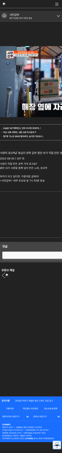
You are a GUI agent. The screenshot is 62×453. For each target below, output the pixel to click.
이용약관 (10, 408)
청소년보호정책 (50, 408)
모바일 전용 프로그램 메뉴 (58, 16)
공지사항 (6, 400)
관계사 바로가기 (40, 416)
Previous (3, 275)
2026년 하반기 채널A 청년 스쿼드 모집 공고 (34, 400)
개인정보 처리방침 (30, 408)
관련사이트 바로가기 (11, 416)
